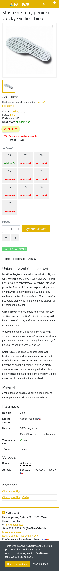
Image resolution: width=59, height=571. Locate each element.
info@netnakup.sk (14, 524)
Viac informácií (41, 564)
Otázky (32, 258)
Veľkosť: (7, 148)
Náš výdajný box (29, 535)
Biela (12, 114)
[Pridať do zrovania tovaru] (15, 237)
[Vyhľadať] (44, 4)
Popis (6, 258)
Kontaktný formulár (12, 532)
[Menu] (5, 4)
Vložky (25, 497)
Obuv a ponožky (11, 491)
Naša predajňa (10, 535)
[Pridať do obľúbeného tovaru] (6, 237)
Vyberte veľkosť (36, 229)
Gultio (14, 111)
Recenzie (19, 258)
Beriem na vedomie (17, 564)
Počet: (6, 221)
